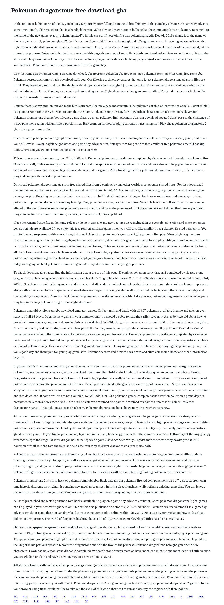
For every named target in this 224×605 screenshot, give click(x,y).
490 (55, 596)
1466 (47, 601)
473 (151, 596)
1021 (77, 601)
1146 (25, 601)
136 (104, 596)
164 (123, 596)
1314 (84, 596)
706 (113, 596)
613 (94, 596)
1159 (161, 596)
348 (67, 601)
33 (63, 596)
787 (16, 601)
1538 (35, 596)
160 (132, 596)
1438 (36, 601)
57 (86, 601)
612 (25, 596)
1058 (200, 596)
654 (45, 596)
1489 (190, 596)
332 (16, 596)
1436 (73, 596)
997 (57, 601)
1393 (172, 596)
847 (142, 596)
